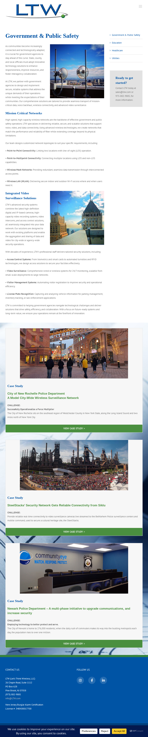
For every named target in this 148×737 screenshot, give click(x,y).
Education (117, 42)
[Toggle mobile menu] (141, 6)
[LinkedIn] (103, 680)
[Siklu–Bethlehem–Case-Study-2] (74, 441)
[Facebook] (91, 680)
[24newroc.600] (74, 329)
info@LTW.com (13, 698)
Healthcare (117, 50)
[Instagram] (80, 680)
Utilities (115, 58)
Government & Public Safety (126, 35)
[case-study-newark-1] (74, 544)
